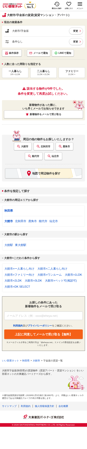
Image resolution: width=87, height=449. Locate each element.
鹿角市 (66, 146)
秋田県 (8, 210)
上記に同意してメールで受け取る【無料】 (43, 334)
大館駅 (8, 245)
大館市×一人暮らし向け (19, 268)
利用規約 (26, 406)
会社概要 (63, 406)
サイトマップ (9, 406)
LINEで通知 (64, 53)
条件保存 (14, 53)
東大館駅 (20, 245)
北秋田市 (45, 146)
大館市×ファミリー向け (19, 274)
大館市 (24, 146)
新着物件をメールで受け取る (45, 114)
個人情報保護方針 (44, 406)
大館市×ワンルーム (49, 274)
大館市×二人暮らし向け (52, 268)
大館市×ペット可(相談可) (61, 280)
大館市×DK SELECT (17, 286)
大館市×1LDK (73, 274)
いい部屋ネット (10, 360)
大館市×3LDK (33, 280)
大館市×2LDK (13, 280)
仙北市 (55, 156)
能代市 (35, 156)
